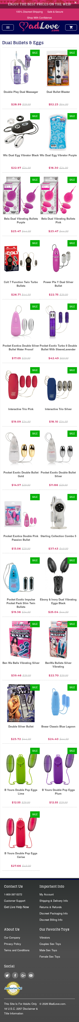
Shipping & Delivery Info (54, 901)
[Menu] (8, 27)
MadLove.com (57, 1004)
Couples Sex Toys (50, 944)
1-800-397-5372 (13, 894)
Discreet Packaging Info (54, 913)
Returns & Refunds (51, 907)
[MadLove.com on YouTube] (31, 975)
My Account (47, 894)
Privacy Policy (12, 944)
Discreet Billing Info (51, 920)
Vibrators (45, 937)
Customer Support (14, 901)
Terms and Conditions (17, 950)
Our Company (12, 937)
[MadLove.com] (39, 30)
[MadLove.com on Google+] (23, 975)
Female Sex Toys (50, 956)
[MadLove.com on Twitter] (7, 975)
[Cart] (71, 27)
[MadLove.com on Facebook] (15, 975)
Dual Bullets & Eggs (23, 42)
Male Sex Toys (48, 950)
